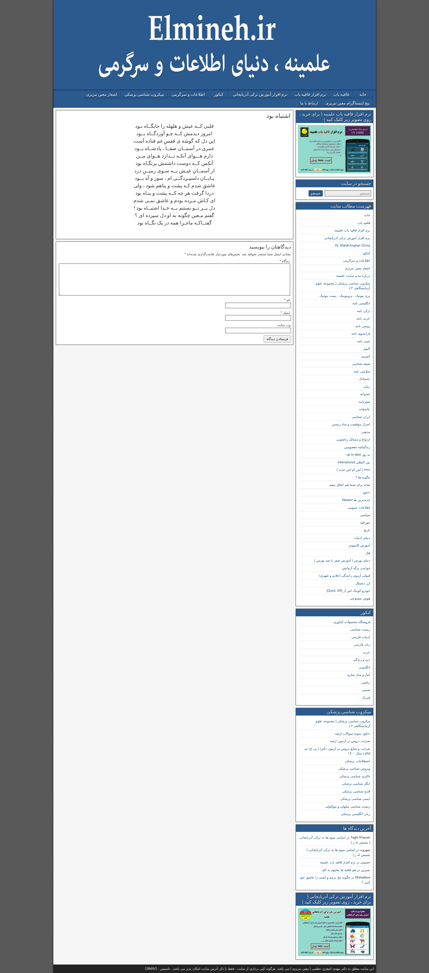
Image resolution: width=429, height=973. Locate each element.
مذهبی (365, 432)
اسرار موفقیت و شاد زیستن (351, 424)
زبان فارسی (362, 644)
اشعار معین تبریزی (101, 94)
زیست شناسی (360, 629)
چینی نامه (363, 341)
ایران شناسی (361, 417)
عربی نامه (363, 318)
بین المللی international (354, 462)
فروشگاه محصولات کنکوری (351, 622)
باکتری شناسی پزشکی (354, 776)
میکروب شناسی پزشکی (144, 94)
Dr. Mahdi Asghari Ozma (352, 245)
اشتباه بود (278, 115)
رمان (366, 386)
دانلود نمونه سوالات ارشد (352, 733)
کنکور (218, 94)
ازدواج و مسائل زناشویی (353, 439)
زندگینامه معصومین (357, 447)
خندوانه (365, 394)
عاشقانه (364, 409)
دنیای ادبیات (362, 538)
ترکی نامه (363, 311)
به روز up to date (358, 454)
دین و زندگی (361, 659)
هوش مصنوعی (360, 598)
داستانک (364, 379)
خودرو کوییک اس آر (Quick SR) (348, 591)
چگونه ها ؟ (363, 477)
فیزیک (366, 697)
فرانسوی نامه (360, 333)
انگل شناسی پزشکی (356, 783)
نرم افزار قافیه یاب (310, 94)
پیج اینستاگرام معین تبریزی (347, 103)
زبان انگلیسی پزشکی (355, 814)
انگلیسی (364, 667)
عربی (366, 652)
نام (287, 300)
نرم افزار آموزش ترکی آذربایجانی (260, 94)
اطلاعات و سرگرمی (188, 94)
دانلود (366, 492)
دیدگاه (285, 261)
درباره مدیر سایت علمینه (353, 276)
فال (367, 553)
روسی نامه (362, 326)
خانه (362, 94)
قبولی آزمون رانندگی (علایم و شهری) (344, 575)
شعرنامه (364, 402)
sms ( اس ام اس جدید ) (353, 469)
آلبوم (366, 348)
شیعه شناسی (361, 364)
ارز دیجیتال (363, 583)
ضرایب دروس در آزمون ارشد (350, 741)
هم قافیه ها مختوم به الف (338, 870)
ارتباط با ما (309, 103)
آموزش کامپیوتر (359, 545)
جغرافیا (365, 523)
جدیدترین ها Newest (356, 500)
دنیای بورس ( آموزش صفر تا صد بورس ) (342, 560)
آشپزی (365, 356)
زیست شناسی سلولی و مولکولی (347, 806)
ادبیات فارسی (360, 637)
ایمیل (285, 312)
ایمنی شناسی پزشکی (355, 799)
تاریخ (367, 530)
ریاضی (365, 682)
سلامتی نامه (362, 371)
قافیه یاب (341, 94)
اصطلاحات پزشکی (357, 761)
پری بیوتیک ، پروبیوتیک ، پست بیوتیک (345, 296)
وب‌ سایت (283, 325)
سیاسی (365, 515)
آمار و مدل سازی (358, 675)
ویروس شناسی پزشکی (354, 768)
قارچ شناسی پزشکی (356, 791)
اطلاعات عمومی (359, 507)
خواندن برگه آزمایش (356, 568)
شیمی (366, 690)
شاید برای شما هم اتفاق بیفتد (349, 485)
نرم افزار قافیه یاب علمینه (352, 230)
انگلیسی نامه (361, 303)
